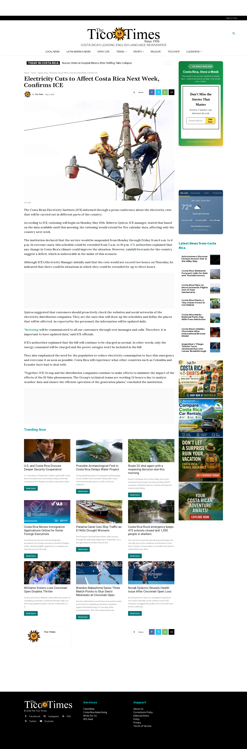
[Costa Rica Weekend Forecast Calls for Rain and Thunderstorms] (215, 274)
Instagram (53, 716)
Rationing (32, 329)
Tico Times (39, 94)
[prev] (165, 63)
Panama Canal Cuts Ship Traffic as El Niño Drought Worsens (98, 528)
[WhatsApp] (165, 92)
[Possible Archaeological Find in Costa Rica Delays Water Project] (99, 450)
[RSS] (63, 716)
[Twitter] (158, 92)
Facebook (34, 716)
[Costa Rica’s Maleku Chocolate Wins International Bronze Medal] (215, 332)
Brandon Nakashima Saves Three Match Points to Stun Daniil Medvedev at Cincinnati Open (98, 591)
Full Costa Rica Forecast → (201, 226)
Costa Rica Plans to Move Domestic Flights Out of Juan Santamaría (195, 289)
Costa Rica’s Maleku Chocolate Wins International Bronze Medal (193, 332)
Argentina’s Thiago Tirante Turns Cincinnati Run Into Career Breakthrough (194, 348)
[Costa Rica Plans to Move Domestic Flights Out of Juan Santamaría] (215, 288)
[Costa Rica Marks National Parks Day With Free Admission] (215, 318)
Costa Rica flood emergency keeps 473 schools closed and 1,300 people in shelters (151, 530)
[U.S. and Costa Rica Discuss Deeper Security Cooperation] (47, 450)
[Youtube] (41, 721)
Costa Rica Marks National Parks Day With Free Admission (194, 317)
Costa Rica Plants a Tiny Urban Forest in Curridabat (193, 302)
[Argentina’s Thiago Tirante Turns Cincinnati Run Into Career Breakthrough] (215, 347)
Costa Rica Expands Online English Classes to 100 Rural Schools (98, 62)
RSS (69, 716)
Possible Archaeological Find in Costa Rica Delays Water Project (97, 467)
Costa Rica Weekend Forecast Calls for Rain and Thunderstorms (195, 273)
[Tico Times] (28, 94)
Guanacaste (195, 193)
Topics (33, 73)
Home (26, 73)
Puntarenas (217, 193)
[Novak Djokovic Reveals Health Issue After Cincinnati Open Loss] (151, 572)
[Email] (171, 92)
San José (184, 193)
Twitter (33, 721)
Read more (31, 488)
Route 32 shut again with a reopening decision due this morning (146, 469)
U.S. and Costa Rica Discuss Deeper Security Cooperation (43, 467)
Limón (206, 193)
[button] (233, 33)
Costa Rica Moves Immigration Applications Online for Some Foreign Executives (44, 530)
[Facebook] (152, 92)
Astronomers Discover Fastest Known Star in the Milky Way (195, 258)
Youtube (49, 721)
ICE (132, 244)
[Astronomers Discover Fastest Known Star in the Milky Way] (215, 260)
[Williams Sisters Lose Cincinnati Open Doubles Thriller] (47, 572)
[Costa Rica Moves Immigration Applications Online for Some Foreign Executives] (47, 511)
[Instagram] (44, 716)
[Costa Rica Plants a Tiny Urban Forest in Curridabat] (215, 304)
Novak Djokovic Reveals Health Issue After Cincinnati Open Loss (149, 589)
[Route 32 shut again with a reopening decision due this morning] (151, 450)
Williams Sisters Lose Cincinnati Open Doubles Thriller (45, 589)
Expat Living (43, 73)
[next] (170, 63)
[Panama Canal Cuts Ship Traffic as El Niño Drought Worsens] (99, 511)
